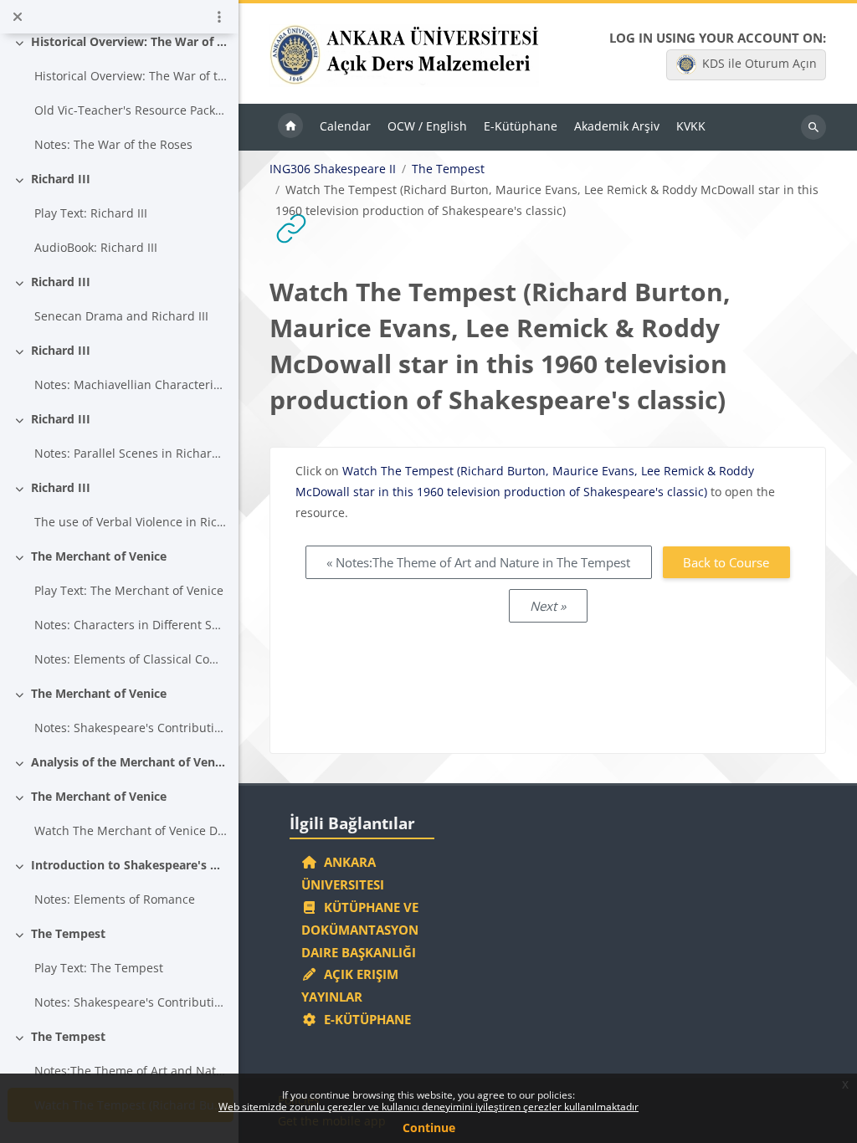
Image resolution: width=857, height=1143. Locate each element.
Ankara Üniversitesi (342, 873)
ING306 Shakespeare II (332, 169)
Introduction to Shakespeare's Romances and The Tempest (129, 865)
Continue (429, 1127)
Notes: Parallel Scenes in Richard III (131, 453)
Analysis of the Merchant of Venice (129, 762)
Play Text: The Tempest (98, 968)
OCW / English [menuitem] (427, 126)
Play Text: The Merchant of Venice (128, 590)
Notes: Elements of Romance (114, 899)
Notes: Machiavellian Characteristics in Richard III (131, 384)
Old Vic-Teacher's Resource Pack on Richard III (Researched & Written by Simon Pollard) (131, 110)
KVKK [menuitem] (691, 126)
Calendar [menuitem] (345, 126)
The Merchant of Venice (99, 556)
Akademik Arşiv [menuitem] (616, 126)
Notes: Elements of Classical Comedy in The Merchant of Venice (131, 659)
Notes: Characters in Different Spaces (131, 625)
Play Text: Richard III (90, 213)
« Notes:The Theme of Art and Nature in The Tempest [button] (478, 562)
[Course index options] (219, 16)
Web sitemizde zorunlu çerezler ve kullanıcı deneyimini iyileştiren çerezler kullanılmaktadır (428, 1106)
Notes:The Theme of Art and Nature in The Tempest (131, 1071)
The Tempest (68, 933)
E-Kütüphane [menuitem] (520, 126)
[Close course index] (17, 16)
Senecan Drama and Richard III (121, 316)
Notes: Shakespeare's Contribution (131, 728)
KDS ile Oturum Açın (759, 63)
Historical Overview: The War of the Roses (129, 41)
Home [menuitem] (290, 127)
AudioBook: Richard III (95, 247)
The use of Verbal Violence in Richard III (131, 522)
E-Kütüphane (364, 1019)
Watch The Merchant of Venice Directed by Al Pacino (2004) (131, 830)
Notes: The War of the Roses (113, 144)
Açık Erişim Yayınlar (349, 985)
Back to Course (726, 562)
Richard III (60, 179)
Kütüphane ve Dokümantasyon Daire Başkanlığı (359, 930)
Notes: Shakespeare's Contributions (131, 1002)
